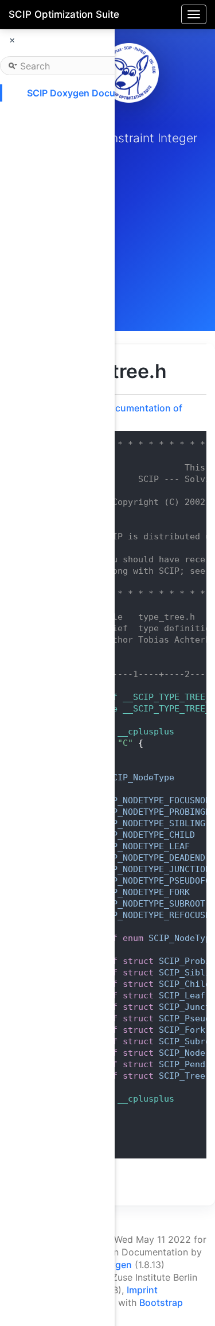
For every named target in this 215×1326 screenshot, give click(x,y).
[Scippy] (129, 73)
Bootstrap (161, 1302)
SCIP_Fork (182, 1030)
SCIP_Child (184, 984)
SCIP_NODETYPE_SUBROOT (151, 904)
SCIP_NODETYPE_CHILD (146, 835)
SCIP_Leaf (182, 995)
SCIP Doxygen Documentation (93, 93)
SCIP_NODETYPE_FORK (143, 892)
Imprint (142, 1290)
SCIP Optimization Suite (64, 14)
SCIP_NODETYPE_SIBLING (151, 823)
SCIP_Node (182, 1053)
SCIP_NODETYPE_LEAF (143, 846)
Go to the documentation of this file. (121, 413)
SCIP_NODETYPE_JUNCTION (153, 869)
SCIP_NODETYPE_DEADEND (151, 858)
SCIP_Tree (182, 1076)
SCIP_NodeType (140, 777)
